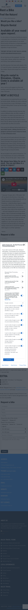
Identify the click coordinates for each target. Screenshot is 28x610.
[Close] (24, 245)
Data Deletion (5, 365)
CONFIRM (8, 359)
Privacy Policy (22, 365)
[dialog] (14, 305)
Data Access (14, 365)
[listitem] (14, 273)
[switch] (22, 276)
